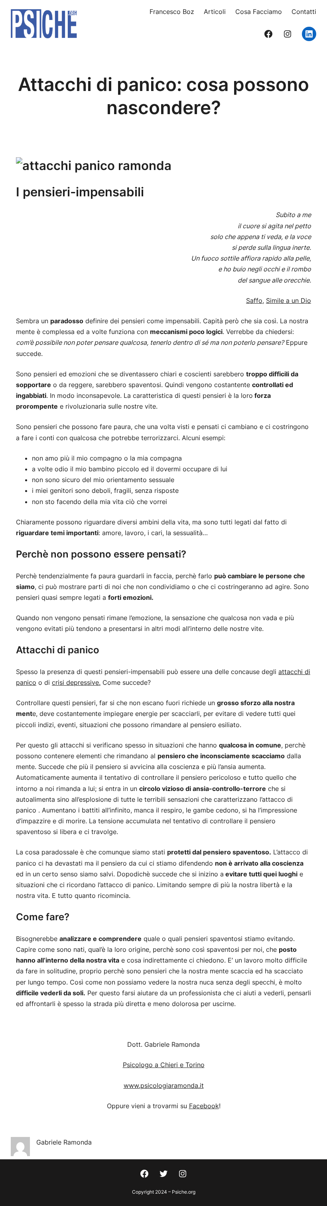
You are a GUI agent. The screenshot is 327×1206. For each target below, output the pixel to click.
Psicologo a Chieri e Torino (164, 1065)
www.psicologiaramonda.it (164, 1085)
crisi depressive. (76, 682)
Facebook (204, 1106)
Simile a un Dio (288, 300)
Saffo (254, 300)
